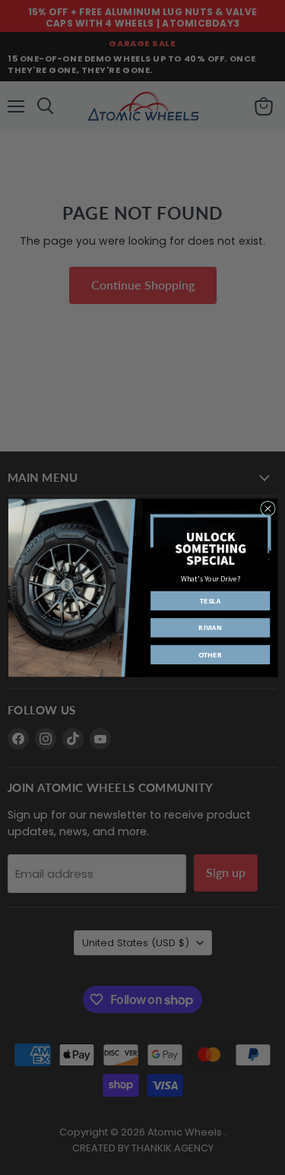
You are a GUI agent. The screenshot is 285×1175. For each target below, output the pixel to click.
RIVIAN (209, 627)
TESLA (210, 601)
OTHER (210, 654)
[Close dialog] (267, 508)
